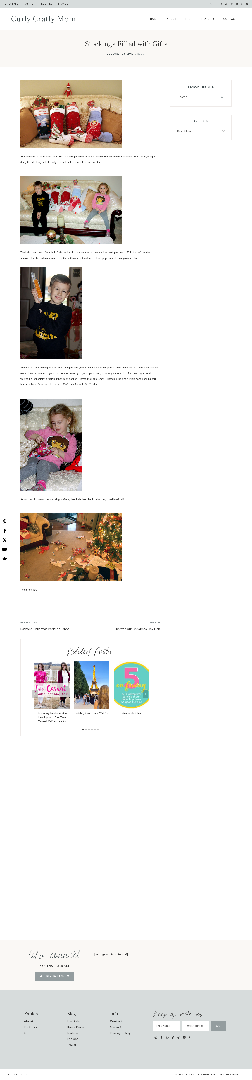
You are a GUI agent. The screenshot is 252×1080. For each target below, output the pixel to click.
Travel (63, 3)
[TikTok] (226, 3)
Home (154, 18)
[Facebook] (216, 3)
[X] (4, 540)
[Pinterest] (221, 3)
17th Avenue (231, 1074)
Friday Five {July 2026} (92, 713)
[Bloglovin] (242, 3)
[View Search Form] (247, 3)
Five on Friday (131, 713)
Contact (230, 18)
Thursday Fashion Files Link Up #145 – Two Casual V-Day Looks (52, 717)
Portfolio (30, 1027)
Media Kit (117, 1027)
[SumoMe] (4, 558)
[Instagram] (210, 3)
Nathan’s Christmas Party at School (45, 626)
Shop (189, 18)
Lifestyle (11, 3)
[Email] (4, 549)
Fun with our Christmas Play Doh (137, 626)
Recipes (46, 3)
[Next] (145, 694)
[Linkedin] (236, 3)
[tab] (83, 729)
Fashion (72, 1033)
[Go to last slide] (35, 694)
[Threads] (231, 3)
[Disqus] (90, 782)
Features (208, 18)
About (172, 18)
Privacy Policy (120, 1033)
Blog (141, 53)
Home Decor (76, 1027)
